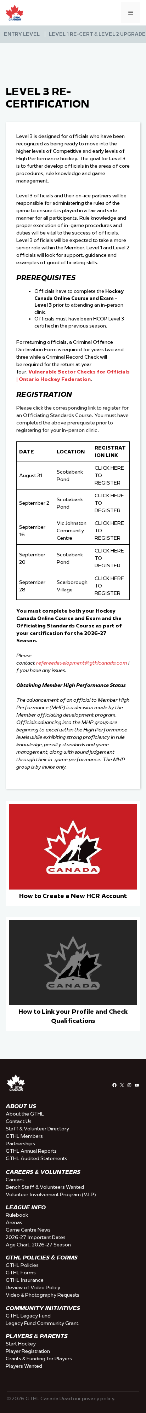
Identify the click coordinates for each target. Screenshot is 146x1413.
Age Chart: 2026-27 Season (38, 1244)
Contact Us (19, 1121)
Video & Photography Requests (42, 1295)
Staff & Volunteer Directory (37, 1128)
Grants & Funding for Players (39, 1358)
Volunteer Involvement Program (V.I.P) (51, 1194)
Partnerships (20, 1143)
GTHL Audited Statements (36, 1158)
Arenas (14, 1222)
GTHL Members (24, 1136)
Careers (15, 1179)
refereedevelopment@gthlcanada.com (81, 663)
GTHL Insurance (25, 1280)
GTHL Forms (21, 1272)
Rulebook (17, 1215)
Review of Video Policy (33, 1287)
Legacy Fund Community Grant (42, 1323)
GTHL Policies (22, 1265)
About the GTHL (25, 1114)
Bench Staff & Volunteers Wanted (45, 1187)
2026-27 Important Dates (36, 1237)
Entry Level (22, 34)
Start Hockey (21, 1343)
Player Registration (28, 1351)
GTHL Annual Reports (31, 1151)
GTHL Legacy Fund (28, 1316)
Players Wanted (24, 1366)
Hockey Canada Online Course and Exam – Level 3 (79, 298)
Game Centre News (28, 1230)
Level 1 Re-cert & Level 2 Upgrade (97, 34)
